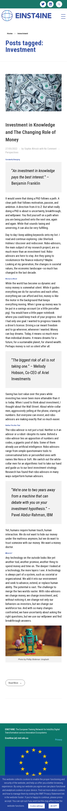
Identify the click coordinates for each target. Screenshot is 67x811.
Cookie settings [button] (36, 806)
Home (9, 33)
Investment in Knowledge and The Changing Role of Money (30, 132)
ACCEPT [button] (53, 806)
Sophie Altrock (31, 148)
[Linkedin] (50, 4)
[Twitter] (43, 4)
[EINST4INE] (27, 16)
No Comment (50, 148)
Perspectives (11, 152)
